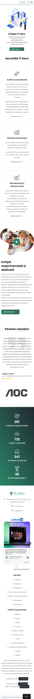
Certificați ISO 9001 (12, 684)
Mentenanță (17, 604)
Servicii (18, 622)
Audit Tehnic (18, 584)
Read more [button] (8, 554)
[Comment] (9, 562)
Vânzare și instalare (17, 138)
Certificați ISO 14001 (12, 679)
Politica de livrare (18, 635)
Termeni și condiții (17, 631)
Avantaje (17, 618)
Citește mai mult (16, 116)
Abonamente (18, 600)
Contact (22, 2)
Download (23, 679)
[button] (4, 543)
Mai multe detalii (9, 312)
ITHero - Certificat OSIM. (12, 686)
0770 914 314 (19, 506)
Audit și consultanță (17, 79)
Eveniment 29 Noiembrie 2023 (18, 647)
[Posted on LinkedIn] (28, 557)
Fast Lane (18, 580)
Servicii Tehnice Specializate (18, 592)
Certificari (18, 655)
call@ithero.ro (19, 511)
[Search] (28, 2)
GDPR (18, 639)
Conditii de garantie (18, 643)
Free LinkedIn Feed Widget (22, 569)
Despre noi (17, 614)
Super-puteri (15, 49)
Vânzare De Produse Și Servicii (17, 596)
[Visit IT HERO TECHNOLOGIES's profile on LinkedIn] (6, 557)
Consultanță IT (17, 588)
